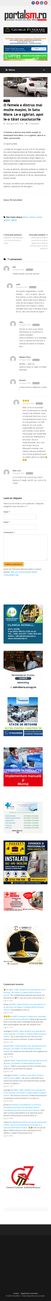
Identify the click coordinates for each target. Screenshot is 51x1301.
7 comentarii (34, 123)
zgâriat (14, 220)
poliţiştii (7, 220)
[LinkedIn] (41, 3)
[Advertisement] (27, 587)
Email (7, 522)
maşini (39, 217)
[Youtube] (45, 3)
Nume (7, 512)
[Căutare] (44, 70)
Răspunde (29, 270)
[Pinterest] (37, 3)
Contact (16, 1293)
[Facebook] (33, 3)
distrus (26, 217)
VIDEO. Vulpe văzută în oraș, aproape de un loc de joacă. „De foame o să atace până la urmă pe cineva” (24, 992)
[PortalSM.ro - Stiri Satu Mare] (25, 20)
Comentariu (9, 532)
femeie (32, 217)
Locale (6, 101)
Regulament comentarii (29, 1293)
